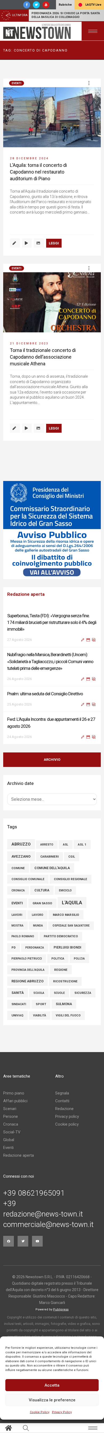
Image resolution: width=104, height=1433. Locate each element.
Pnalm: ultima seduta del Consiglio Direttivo (45, 693)
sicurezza (82, 993)
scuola (38, 992)
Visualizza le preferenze (52, 1400)
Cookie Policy (39, 1412)
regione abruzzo (27, 981)
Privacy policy (67, 1116)
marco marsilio (66, 915)
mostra (17, 925)
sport (41, 1004)
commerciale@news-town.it (48, 1224)
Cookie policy (67, 1124)
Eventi (16, 83)
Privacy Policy (62, 1412)
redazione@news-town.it (43, 1214)
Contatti (62, 1100)
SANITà (17, 993)
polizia (79, 958)
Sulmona (64, 1004)
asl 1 (82, 844)
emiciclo (65, 890)
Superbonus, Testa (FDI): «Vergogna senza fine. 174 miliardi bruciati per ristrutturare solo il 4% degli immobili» (51, 622)
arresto (46, 844)
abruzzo (21, 844)
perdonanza (34, 947)
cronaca (18, 890)
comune (18, 868)
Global (8, 1139)
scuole (59, 993)
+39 (9, 1203)
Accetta (52, 1385)
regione (60, 970)
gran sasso (42, 903)
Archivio (52, 760)
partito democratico (61, 936)
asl (65, 844)
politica (57, 958)
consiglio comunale (27, 879)
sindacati (18, 1004)
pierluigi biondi (67, 947)
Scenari (9, 1108)
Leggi (54, 243)
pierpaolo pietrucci (26, 958)
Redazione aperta (18, 1155)
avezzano (21, 856)
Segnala (62, 1093)
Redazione (64, 1108)
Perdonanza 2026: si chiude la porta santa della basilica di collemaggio (65, 15)
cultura (41, 890)
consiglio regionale (70, 879)
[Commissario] (52, 530)
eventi (17, 903)
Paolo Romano (22, 936)
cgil (71, 856)
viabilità (39, 1015)
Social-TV (12, 1132)
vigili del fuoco (68, 1015)
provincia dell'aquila (28, 970)
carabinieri (49, 856)
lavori (16, 915)
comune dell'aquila (52, 868)
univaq (17, 1015)
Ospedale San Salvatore (71, 925)
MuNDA (38, 925)
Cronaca (10, 1124)
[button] (89, 83)
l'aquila (72, 902)
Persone (10, 1116)
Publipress (61, 1309)
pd (13, 947)
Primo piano (13, 1093)
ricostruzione (65, 981)
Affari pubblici (15, 1100)
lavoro (37, 915)
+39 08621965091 (34, 1193)
